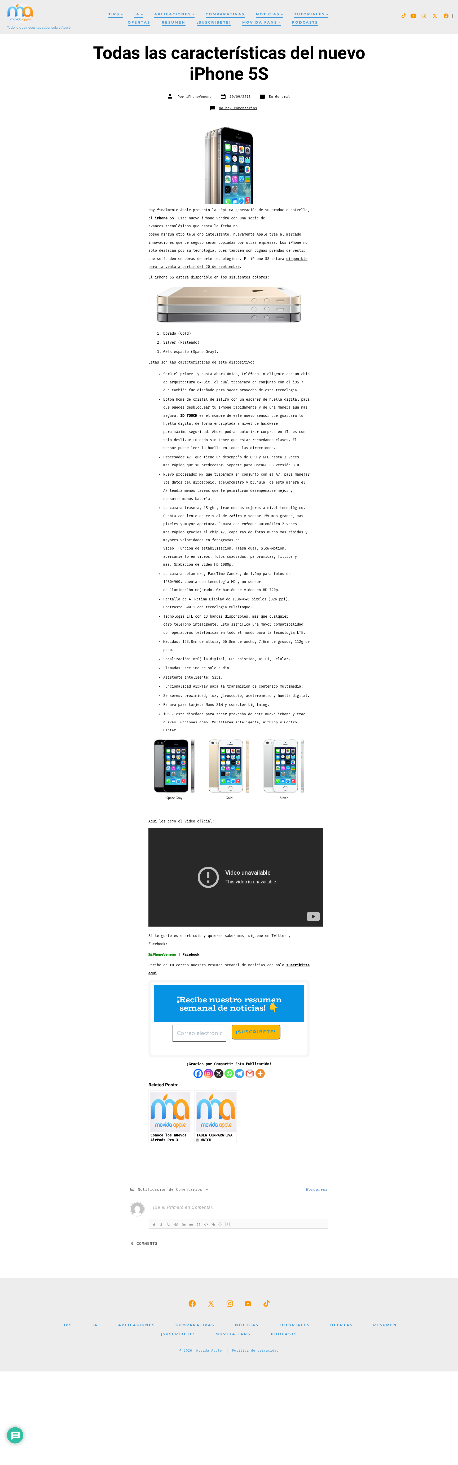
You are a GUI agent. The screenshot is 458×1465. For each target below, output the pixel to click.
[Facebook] (198, 1073)
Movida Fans (259, 22)
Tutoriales (309, 14)
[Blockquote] (198, 1224)
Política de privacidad (255, 1351)
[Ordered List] (183, 1224)
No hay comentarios (238, 108)
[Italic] (161, 1224)
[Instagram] (208, 1073)
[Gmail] (249, 1073)
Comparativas (225, 14)
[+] (228, 1224)
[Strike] (176, 1224)
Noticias (268, 14)
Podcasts (305, 22)
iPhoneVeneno (199, 97)
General (282, 97)
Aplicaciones (172, 14)
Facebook (190, 954)
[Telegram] (239, 1073)
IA (137, 14)
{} (220, 1224)
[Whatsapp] (229, 1073)
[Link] (213, 1224)
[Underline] (169, 1224)
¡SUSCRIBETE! (214, 22)
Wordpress (316, 1189)
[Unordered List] (191, 1224)
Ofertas (139, 22)
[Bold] (154, 1224)
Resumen (174, 22)
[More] (260, 1073)
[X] (218, 1073)
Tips (114, 14)
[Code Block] (206, 1224)
